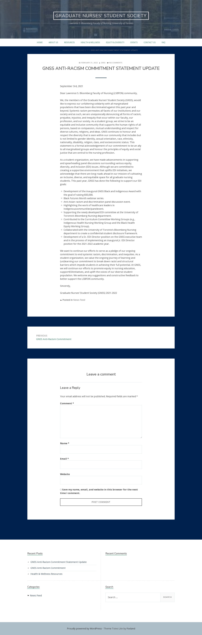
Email (64, 458)
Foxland (131, 628)
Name (64, 443)
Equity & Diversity (115, 42)
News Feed (79, 299)
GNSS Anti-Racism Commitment (48, 567)
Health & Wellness (90, 42)
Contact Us (150, 42)
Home (40, 42)
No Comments (115, 62)
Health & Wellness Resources (46, 573)
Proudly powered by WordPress (84, 628)
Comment (67, 403)
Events (134, 42)
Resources (69, 42)
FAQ (163, 42)
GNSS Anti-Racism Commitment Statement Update (59, 562)
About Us (53, 42)
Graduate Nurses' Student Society (101, 16)
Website (65, 474)
